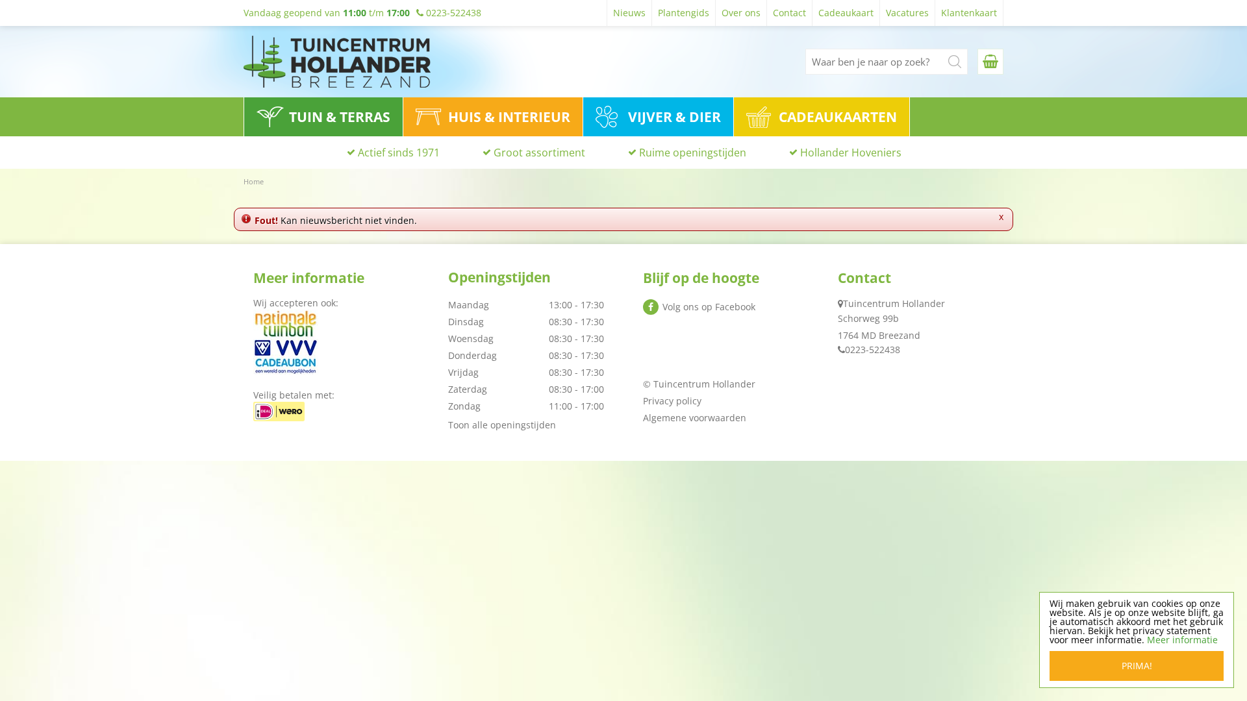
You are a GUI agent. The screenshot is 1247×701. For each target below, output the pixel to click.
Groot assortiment (539, 152)
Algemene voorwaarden (694, 418)
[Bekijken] (990, 62)
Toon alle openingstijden (502, 425)
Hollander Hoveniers (850, 152)
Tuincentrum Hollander (894, 303)
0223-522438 (872, 349)
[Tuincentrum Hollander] (337, 62)
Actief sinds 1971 (399, 152)
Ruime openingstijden (692, 152)
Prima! (1137, 665)
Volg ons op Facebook (708, 307)
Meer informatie (1182, 639)
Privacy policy (672, 401)
